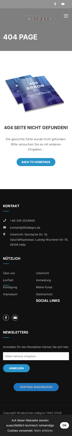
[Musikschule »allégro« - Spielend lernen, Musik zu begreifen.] (37, 16)
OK (64, 425)
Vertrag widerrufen (36, 387)
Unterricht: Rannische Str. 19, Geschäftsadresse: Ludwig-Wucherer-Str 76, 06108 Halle (39, 239)
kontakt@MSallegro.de (25, 227)
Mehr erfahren (43, 430)
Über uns (9, 273)
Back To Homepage (36, 162)
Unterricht (42, 273)
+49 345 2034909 (22, 220)
